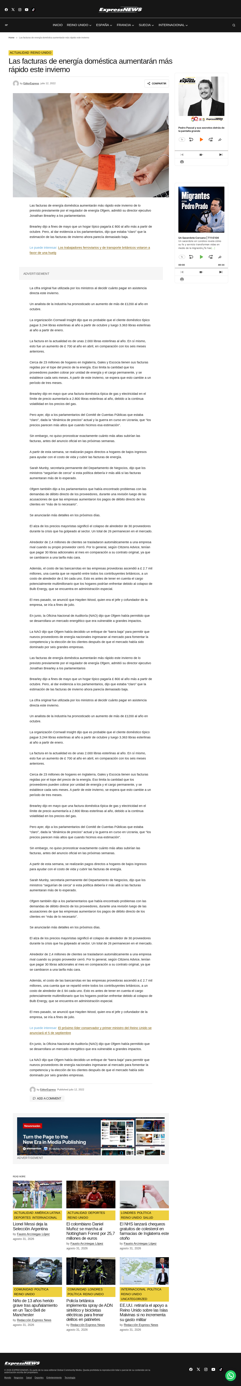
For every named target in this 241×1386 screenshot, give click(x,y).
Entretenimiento (54, 1377)
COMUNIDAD (23, 1289)
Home (11, 37)
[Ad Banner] (91, 1136)
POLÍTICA (144, 1213)
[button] (6, 25)
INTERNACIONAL (44, 1217)
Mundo (7, 1377)
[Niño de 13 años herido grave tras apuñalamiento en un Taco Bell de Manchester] (37, 1271)
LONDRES (128, 1213)
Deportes (39, 1377)
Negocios (18, 1377)
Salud (29, 1377)
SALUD (148, 1217)
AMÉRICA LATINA (47, 1213)
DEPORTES (22, 1217)
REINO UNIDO (41, 52)
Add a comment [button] (49, 1098)
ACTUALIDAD (19, 52)
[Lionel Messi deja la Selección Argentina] (37, 1194)
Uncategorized (134, 1299)
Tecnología (70, 1377)
